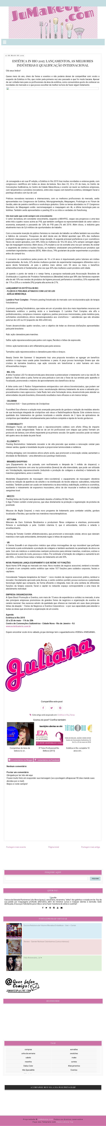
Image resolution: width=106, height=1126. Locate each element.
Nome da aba (19, 2)
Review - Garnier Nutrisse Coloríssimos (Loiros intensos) (46, 942)
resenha (28, 1062)
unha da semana (28, 1053)
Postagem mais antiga (90, 847)
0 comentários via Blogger (22, 760)
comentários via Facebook (48, 760)
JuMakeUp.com (46, 1119)
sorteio (74, 1062)
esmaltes (74, 1049)
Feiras (72, 715)
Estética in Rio (63, 715)
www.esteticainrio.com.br (18, 626)
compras (28, 1049)
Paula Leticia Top (64, 1122)
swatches (74, 1053)
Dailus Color (28, 1066)
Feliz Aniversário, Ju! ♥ (33, 958)
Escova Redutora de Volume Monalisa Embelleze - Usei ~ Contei (50, 925)
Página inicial (53, 847)
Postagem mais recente (16, 847)
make (74, 1058)
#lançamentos (74, 1066)
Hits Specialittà (28, 1070)
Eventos (74, 1070)
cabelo (28, 1058)
